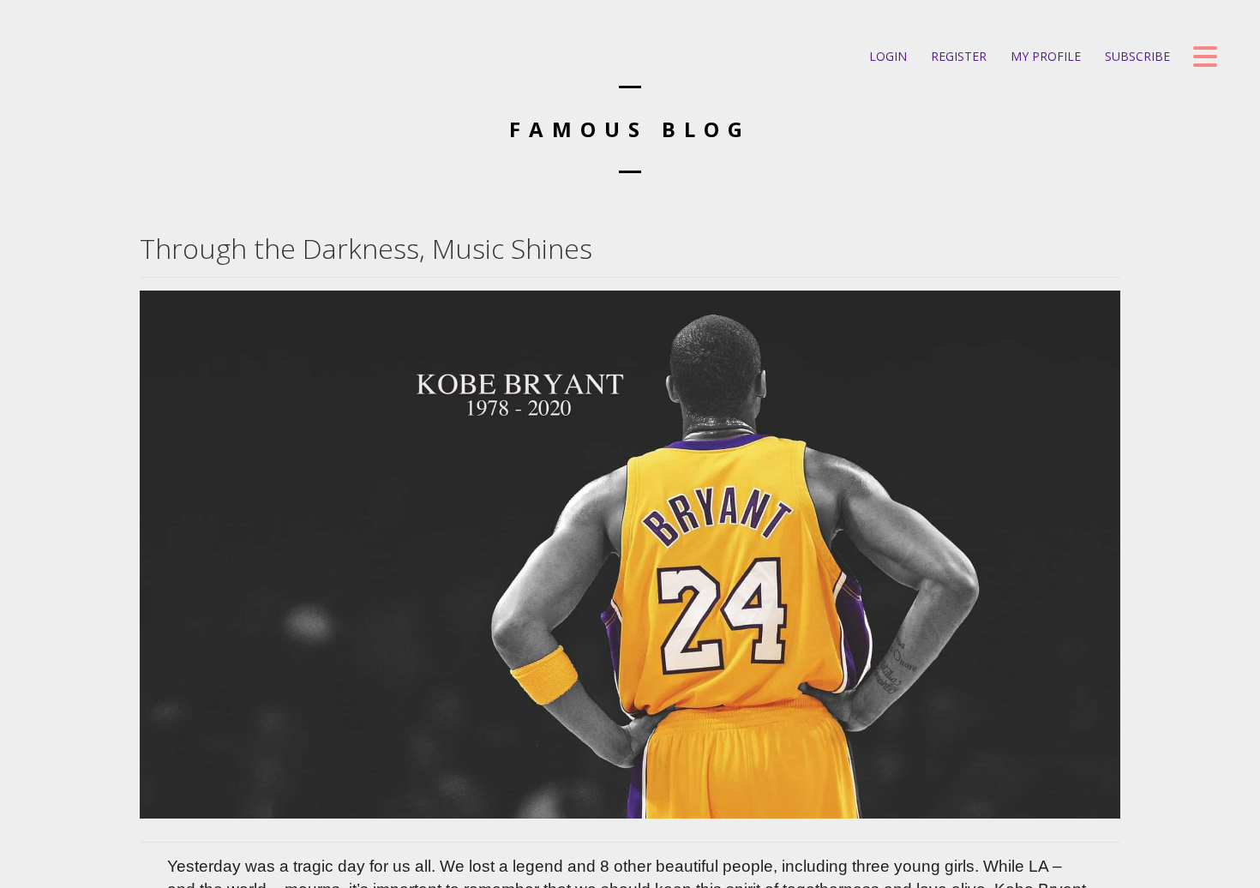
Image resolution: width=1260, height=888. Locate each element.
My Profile (1044, 56)
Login (886, 56)
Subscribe (1135, 56)
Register (957, 56)
